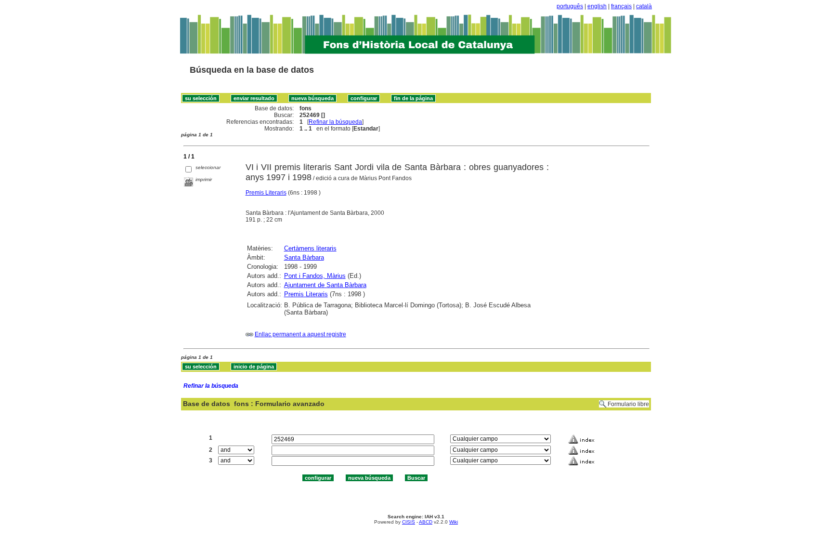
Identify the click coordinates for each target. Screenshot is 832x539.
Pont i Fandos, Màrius (315, 275)
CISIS (408, 522)
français (621, 6)
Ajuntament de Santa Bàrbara (325, 285)
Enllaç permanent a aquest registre (300, 334)
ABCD (425, 522)
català (644, 6)
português (570, 6)
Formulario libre (628, 404)
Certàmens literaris (310, 248)
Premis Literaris (266, 192)
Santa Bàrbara (304, 257)
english (597, 6)
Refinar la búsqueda (335, 121)
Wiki (453, 522)
